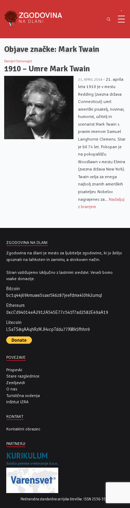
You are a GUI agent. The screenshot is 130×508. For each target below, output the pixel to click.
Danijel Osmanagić (18, 61)
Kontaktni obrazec (23, 429)
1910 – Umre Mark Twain (47, 69)
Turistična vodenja (23, 395)
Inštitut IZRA (17, 402)
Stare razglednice (23, 376)
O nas (11, 389)
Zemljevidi (15, 383)
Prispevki (14, 370)
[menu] (121, 19)
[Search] (108, 19)
